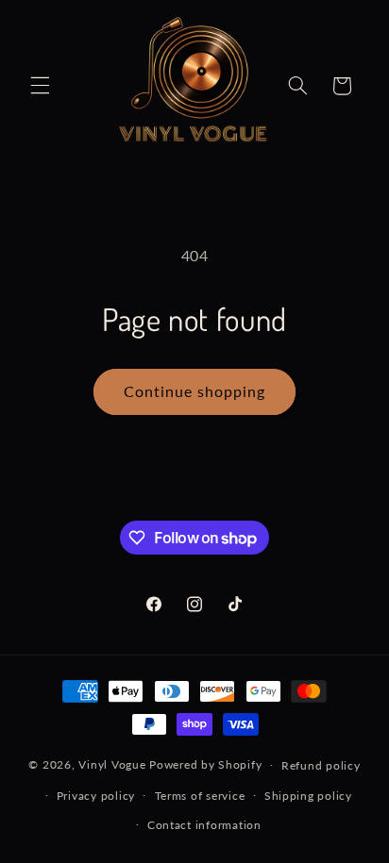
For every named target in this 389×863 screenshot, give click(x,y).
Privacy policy (96, 795)
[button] (39, 86)
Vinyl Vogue (111, 764)
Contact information (204, 825)
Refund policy (321, 765)
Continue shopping (195, 391)
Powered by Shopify (205, 764)
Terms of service (200, 795)
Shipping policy (308, 795)
